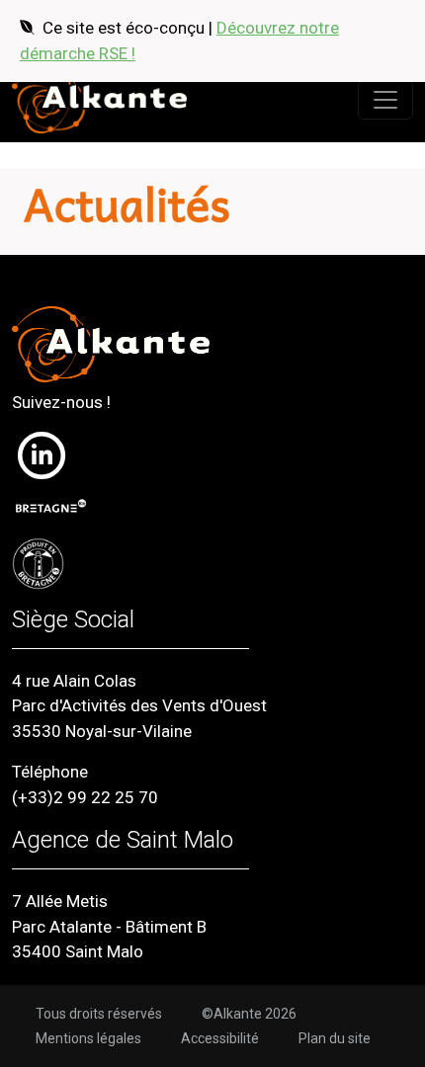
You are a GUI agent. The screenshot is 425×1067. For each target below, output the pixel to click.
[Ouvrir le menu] (385, 100)
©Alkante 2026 (249, 1014)
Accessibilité (220, 1038)
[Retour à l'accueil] (99, 99)
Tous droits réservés (99, 1014)
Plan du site (334, 1038)
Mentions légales (88, 1038)
